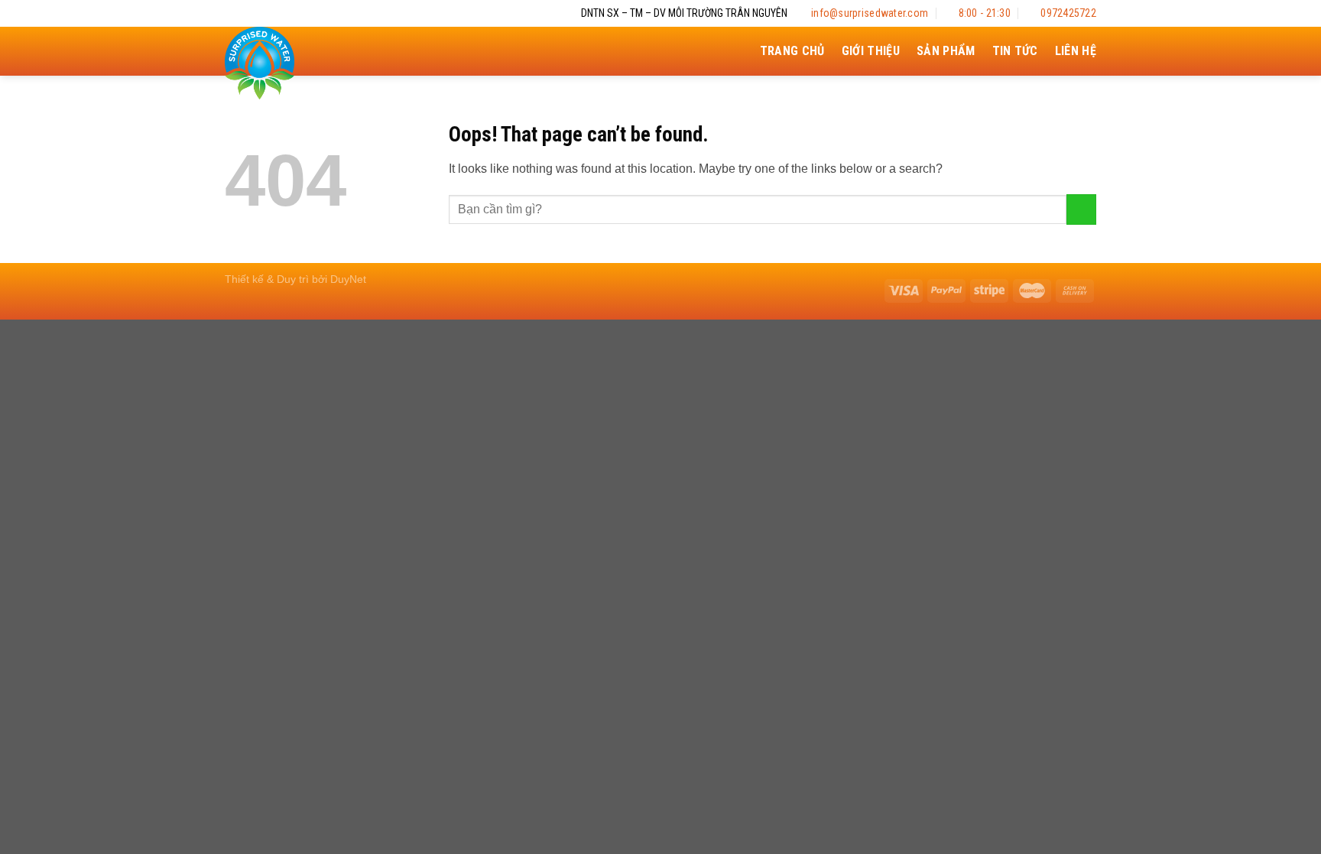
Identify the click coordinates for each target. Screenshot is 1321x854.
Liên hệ (1075, 51)
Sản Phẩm (946, 51)
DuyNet (348, 279)
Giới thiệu (871, 51)
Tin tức (1015, 51)
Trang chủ (792, 51)
